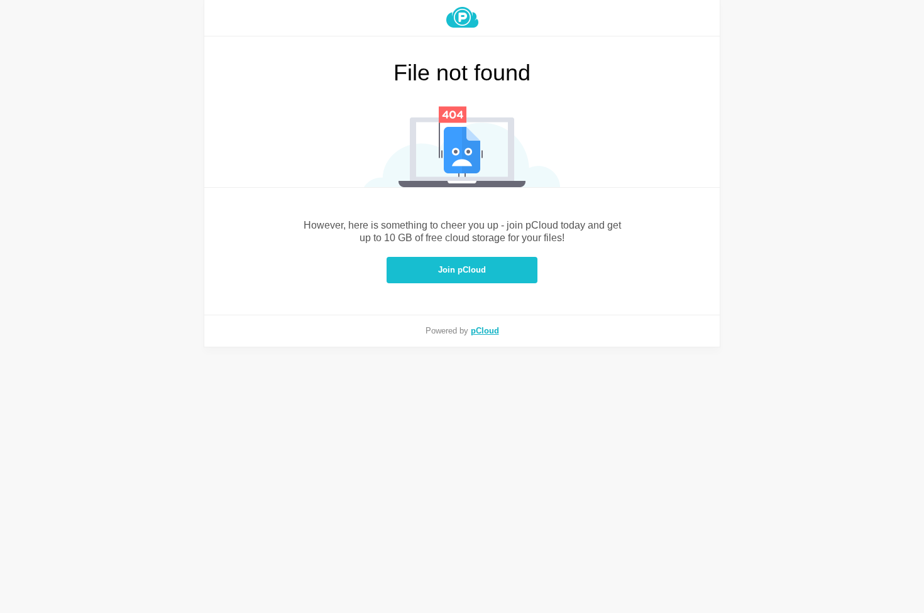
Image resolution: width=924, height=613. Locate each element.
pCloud (485, 330)
